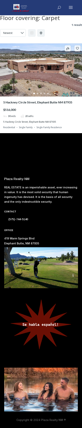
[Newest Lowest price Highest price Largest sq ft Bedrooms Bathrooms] (13, 33)
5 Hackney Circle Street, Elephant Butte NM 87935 (37, 102)
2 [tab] (37, 93)
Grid (32, 33)
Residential (9, 127)
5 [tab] (48, 93)
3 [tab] (41, 93)
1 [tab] (34, 93)
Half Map (41, 33)
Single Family (26, 127)
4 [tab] (44, 93)
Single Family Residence (49, 127)
